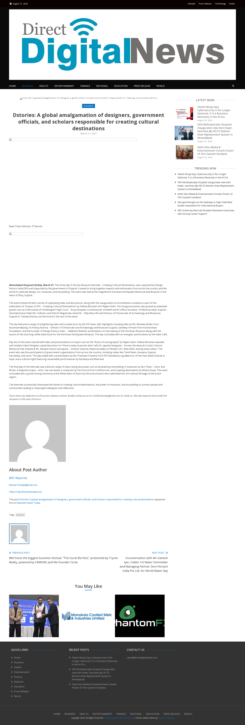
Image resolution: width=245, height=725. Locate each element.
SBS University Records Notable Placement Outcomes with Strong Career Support (206, 212)
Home (12, 86)
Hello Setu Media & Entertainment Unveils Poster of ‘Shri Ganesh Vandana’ (215, 150)
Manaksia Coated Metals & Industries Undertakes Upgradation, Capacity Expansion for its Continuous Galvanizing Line (87, 622)
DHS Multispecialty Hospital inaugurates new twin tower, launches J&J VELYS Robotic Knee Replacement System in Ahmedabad (215, 131)
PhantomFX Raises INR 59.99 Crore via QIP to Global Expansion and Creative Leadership (139, 624)
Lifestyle (191, 3)
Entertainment (64, 86)
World (232, 3)
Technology (220, 3)
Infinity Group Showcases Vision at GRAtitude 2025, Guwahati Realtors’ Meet (33, 626)
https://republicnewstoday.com (25, 491)
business (20, 514)
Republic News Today (28, 502)
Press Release (205, 3)
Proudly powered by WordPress (119, 717)
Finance (85, 86)
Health (43, 86)
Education (121, 86)
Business (27, 86)
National (102, 86)
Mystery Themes (166, 717)
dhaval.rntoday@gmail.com (23, 485)
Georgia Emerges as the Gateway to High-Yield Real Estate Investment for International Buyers (205, 204)
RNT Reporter (18, 478)
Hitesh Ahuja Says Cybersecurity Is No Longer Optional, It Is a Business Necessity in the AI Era (214, 111)
